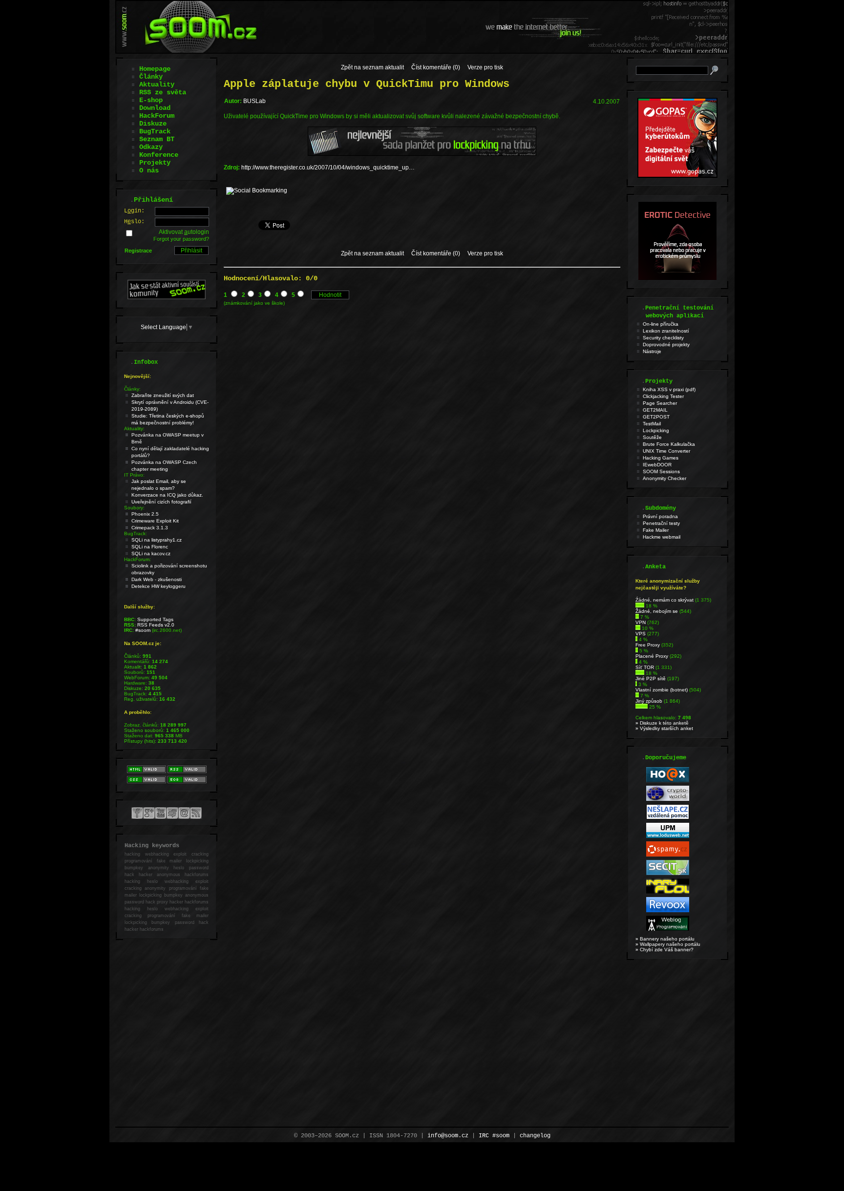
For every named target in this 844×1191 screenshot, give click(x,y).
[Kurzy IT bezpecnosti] (677, 175)
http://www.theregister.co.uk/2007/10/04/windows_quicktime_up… (328, 167)
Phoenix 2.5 (145, 514)
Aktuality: (134, 428)
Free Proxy (647, 645)
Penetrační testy (661, 523)
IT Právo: (134, 475)
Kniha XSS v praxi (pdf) (669, 389)
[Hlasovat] (639, 605)
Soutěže (652, 437)
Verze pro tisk (485, 67)
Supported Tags (155, 619)
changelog (535, 1135)
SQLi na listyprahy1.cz (156, 540)
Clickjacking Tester (663, 396)
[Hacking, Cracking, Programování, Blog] (667, 929)
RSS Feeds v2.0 (155, 624)
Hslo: (134, 221)
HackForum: (137, 559)
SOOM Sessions (661, 471)
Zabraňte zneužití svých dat (162, 395)
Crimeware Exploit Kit (155, 520)
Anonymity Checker (664, 478)
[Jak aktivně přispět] (166, 297)
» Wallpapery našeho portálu (667, 944)
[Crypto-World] (667, 799)
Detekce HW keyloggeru (158, 586)
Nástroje (652, 351)
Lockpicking (656, 430)
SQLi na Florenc (149, 546)
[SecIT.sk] (667, 873)
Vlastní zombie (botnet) (661, 689)
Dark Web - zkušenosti (156, 579)
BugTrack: (135, 533)
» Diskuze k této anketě (662, 723)
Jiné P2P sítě (650, 678)
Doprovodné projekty (666, 344)
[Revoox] (667, 910)
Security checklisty (663, 337)
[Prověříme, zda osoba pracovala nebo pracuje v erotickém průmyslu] (677, 277)
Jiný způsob (648, 701)
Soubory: (134, 507)
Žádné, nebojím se (656, 611)
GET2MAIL (655, 410)
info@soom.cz (447, 1135)
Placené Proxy (651, 656)
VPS (640, 633)
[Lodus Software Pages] (667, 836)
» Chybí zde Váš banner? (664, 949)
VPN (640, 622)
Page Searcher (660, 403)
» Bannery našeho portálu (665, 938)
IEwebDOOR (657, 464)
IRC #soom (494, 1135)
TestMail (652, 423)
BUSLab (254, 101)
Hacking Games (660, 457)
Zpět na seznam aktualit (372, 67)
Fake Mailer (656, 530)
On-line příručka (660, 324)
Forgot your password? (181, 239)
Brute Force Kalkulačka (669, 444)
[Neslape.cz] (667, 817)
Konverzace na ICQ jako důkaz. (167, 495)
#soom (142, 630)
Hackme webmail (661, 537)
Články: (132, 389)
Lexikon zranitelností (666, 331)
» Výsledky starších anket (664, 728)
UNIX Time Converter (666, 451)
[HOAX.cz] (667, 780)
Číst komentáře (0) (435, 67)
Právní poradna (660, 516)
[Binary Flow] (667, 892)
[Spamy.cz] (667, 854)
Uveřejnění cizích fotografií (161, 501)
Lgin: (134, 211)
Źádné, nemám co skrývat (664, 600)
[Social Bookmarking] (256, 190)
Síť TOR (644, 667)
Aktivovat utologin (184, 232)
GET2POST (656, 416)
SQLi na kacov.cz (150, 553)
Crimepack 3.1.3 (149, 527)
